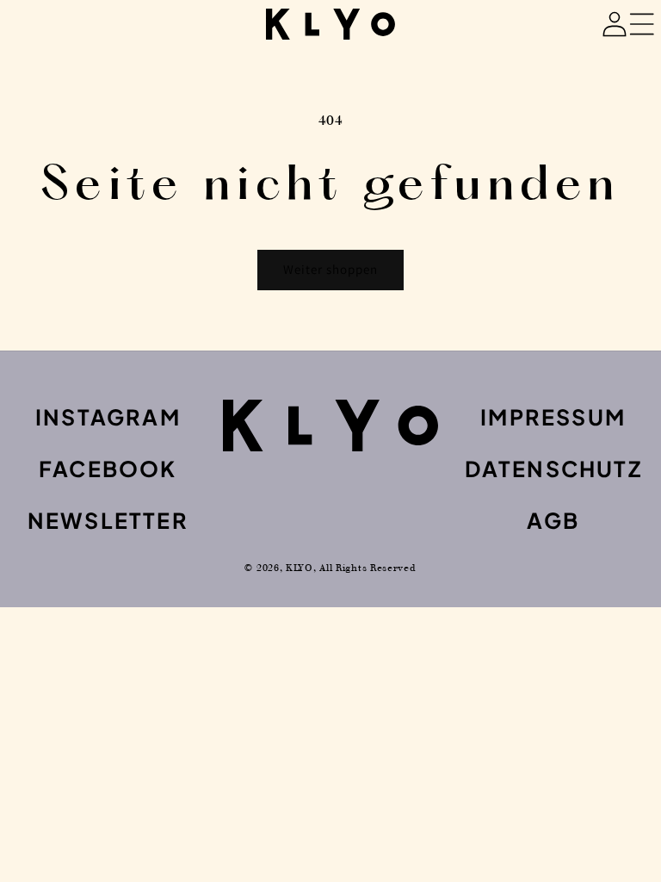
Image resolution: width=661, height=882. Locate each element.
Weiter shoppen (330, 269)
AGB (553, 520)
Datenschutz (553, 468)
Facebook (108, 468)
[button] (577, 24)
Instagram (108, 417)
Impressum (553, 417)
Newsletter (108, 520)
